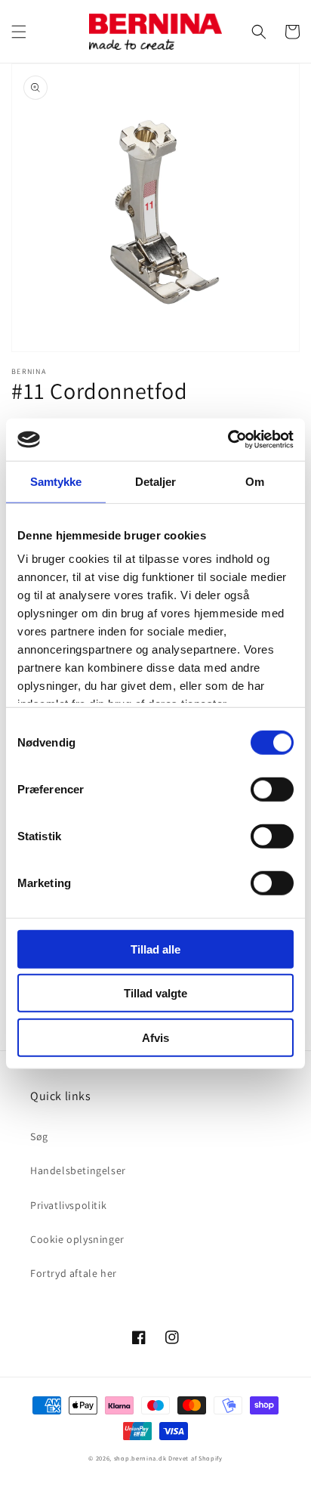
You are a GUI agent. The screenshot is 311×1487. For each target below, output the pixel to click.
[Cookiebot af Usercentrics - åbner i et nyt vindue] (228, 440)
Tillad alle (155, 948)
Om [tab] (254, 481)
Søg (39, 1136)
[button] (18, 31)
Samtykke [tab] (56, 481)
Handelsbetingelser (78, 1170)
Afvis (155, 1037)
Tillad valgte (155, 993)
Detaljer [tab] (156, 481)
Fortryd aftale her (73, 1273)
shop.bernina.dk (140, 1458)
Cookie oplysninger (77, 1239)
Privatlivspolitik (68, 1205)
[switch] (272, 789)
